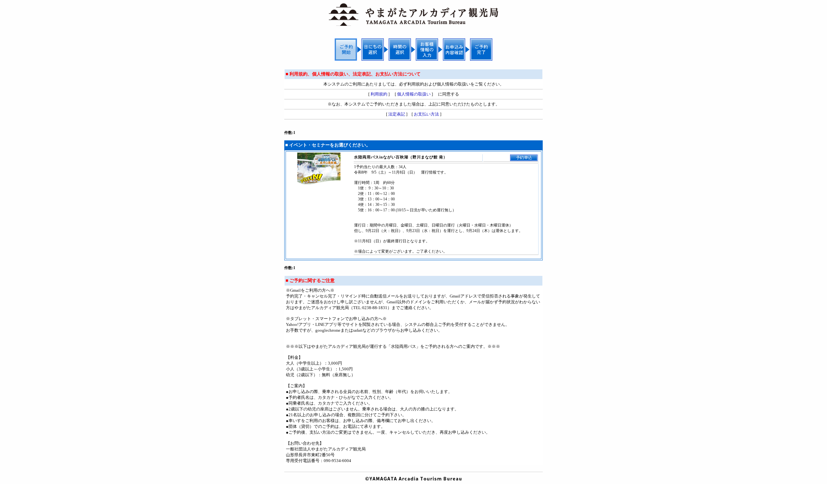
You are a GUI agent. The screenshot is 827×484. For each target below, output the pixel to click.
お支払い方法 (426, 114)
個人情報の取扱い (414, 94)
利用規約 (379, 94)
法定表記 (396, 114)
